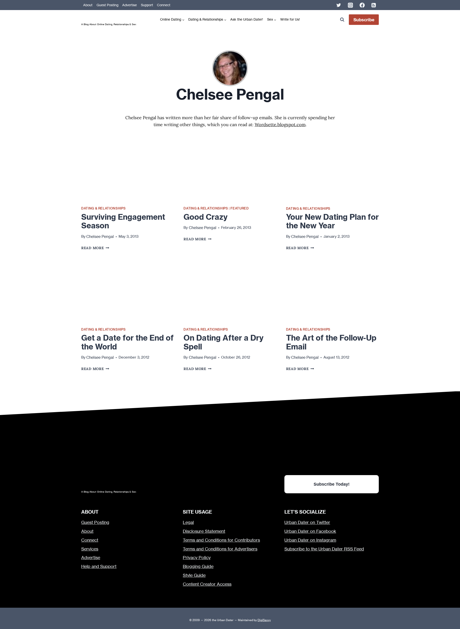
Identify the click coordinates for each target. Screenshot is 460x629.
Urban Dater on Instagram (310, 540)
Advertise (129, 5)
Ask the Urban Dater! (246, 19)
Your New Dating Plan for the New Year (332, 221)
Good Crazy (206, 217)
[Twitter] (339, 5)
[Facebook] (362, 5)
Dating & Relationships (103, 208)
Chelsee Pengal (100, 236)
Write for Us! (290, 19)
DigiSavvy (264, 620)
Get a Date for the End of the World (127, 342)
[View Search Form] (342, 19)
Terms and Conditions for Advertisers (220, 549)
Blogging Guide (198, 566)
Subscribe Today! (332, 484)
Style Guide (194, 575)
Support (147, 5)
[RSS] (374, 5)
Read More (95, 248)
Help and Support (98, 566)
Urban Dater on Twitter (307, 522)
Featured (239, 208)
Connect (163, 5)
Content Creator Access (207, 584)
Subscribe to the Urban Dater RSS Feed (324, 549)
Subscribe (363, 19)
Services (89, 549)
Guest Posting (107, 5)
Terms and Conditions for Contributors (221, 540)
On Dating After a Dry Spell (224, 342)
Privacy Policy (197, 557)
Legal (188, 522)
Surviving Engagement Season (123, 221)
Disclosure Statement (204, 531)
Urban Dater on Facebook (310, 531)
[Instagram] (350, 5)
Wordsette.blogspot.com (280, 124)
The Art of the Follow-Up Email (331, 342)
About (87, 5)
